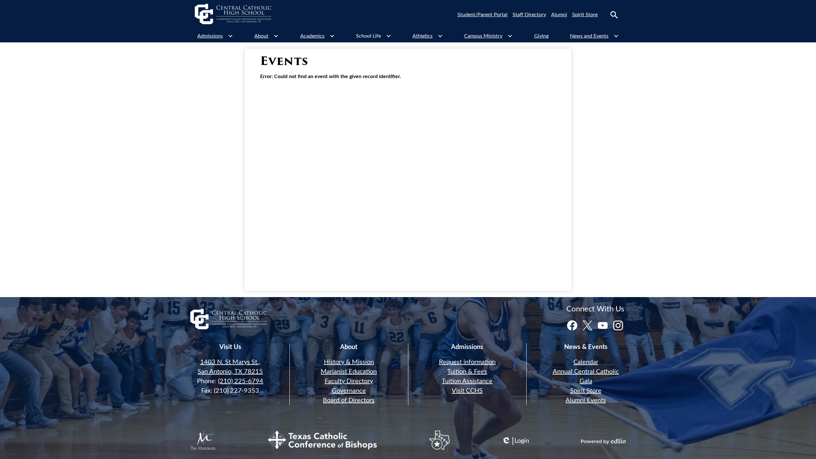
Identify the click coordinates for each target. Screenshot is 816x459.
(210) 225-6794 (240, 381)
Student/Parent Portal (482, 14)
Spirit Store (585, 14)
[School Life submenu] (373, 36)
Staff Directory (529, 14)
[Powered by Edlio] (603, 441)
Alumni (559, 14)
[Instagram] (618, 325)
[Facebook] (572, 325)
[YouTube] (602, 325)
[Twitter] (587, 325)
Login (515, 441)
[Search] (614, 15)
